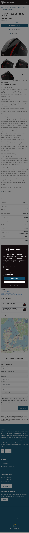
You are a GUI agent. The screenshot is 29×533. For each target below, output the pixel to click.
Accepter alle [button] (14, 278)
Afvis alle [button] (14, 281)
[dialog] (14, 266)
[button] (14, 285)
